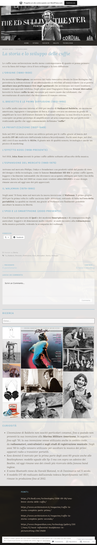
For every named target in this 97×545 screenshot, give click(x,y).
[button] (11, 333)
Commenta (86, 300)
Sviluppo (54, 255)
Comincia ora (70, 3)
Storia (35, 43)
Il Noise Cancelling (85, 266)
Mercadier (41, 255)
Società (45, 43)
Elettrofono (27, 255)
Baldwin (11, 255)
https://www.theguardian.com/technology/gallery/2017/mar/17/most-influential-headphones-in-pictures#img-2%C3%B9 (48, 527)
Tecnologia (68, 43)
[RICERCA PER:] (48, 321)
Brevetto (18, 255)
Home (26, 43)
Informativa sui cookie (50, 540)
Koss (34, 255)
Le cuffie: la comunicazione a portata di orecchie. (48, 24)
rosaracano (21, 49)
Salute (56, 43)
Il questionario (9, 266)
